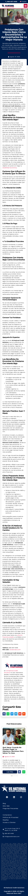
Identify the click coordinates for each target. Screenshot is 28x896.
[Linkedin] (14, 797)
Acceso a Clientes (9, 822)
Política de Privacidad (10, 817)
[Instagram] (21, 797)
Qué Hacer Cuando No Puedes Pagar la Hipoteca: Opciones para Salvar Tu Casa (13, 750)
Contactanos (7, 815)
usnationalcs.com (15, 649)
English (24, 1)
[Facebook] (7, 797)
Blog (4, 803)
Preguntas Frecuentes (10, 808)
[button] (25, 6)
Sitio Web (6, 806)
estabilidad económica (9, 167)
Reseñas (6, 820)
